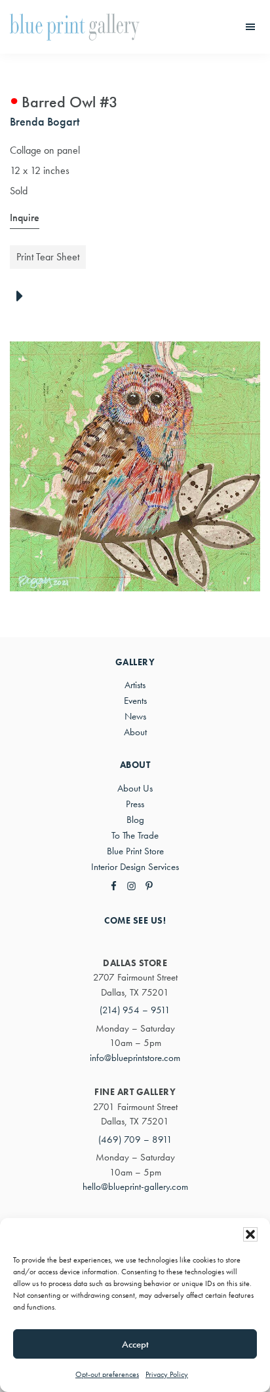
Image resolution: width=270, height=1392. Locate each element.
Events (135, 700)
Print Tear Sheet (47, 257)
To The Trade (135, 835)
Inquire (24, 217)
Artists (135, 684)
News (135, 716)
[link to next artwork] (23, 297)
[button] (250, 1234)
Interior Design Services (135, 866)
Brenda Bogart (44, 121)
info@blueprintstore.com (135, 1057)
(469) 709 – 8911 (135, 1139)
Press (135, 803)
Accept (135, 1344)
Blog (135, 819)
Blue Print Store (135, 851)
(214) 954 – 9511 (135, 1010)
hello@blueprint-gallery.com (135, 1186)
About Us (135, 788)
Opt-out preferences (107, 1374)
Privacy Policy (166, 1374)
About (135, 732)
